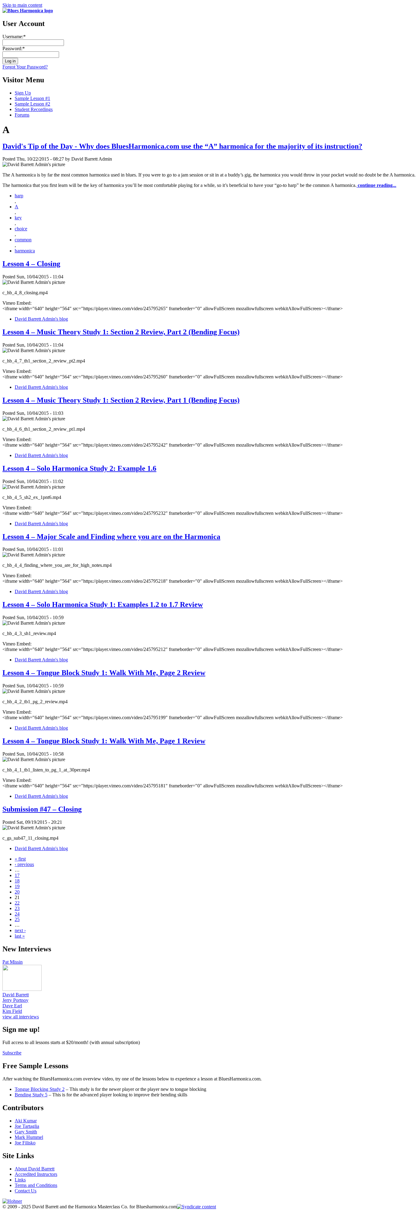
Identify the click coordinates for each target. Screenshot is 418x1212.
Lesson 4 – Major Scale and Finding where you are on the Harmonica (111, 537)
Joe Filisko (25, 1142)
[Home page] (27, 10)
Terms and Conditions (36, 1185)
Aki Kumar (26, 1120)
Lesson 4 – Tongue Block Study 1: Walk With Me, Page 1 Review (103, 741)
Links (20, 1179)
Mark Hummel (29, 1137)
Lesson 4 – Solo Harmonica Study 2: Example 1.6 (79, 468)
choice (21, 228)
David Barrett (15, 994)
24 (17, 913)
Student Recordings (34, 109)
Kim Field (12, 1011)
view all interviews (20, 1016)
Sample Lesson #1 (32, 98)
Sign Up (23, 92)
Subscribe (11, 1052)
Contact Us (25, 1190)
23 (17, 908)
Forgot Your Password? (25, 66)
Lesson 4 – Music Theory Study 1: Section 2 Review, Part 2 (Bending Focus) (121, 332)
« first (20, 858)
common (23, 239)
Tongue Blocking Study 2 (40, 1089)
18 (17, 880)
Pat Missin (12, 962)
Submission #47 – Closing (42, 809)
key (18, 217)
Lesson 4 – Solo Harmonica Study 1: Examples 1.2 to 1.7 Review (102, 604)
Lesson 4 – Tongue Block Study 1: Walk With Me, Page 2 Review (103, 673)
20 (17, 891)
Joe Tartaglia (27, 1126)
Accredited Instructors (36, 1174)
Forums (22, 114)
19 (17, 886)
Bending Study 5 (31, 1094)
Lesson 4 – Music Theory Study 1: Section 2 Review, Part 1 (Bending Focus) (121, 400)
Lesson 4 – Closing (31, 264)
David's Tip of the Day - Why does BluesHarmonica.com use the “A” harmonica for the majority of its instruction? (182, 146)
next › (20, 930)
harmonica (25, 250)
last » (20, 936)
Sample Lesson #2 (32, 103)
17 (17, 875)
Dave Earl (12, 1005)
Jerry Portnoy (15, 1000)
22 (17, 902)
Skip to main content (22, 5)
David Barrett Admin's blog (41, 319)
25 (17, 919)
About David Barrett (34, 1168)
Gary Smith (26, 1131)
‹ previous (24, 864)
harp (19, 195)
